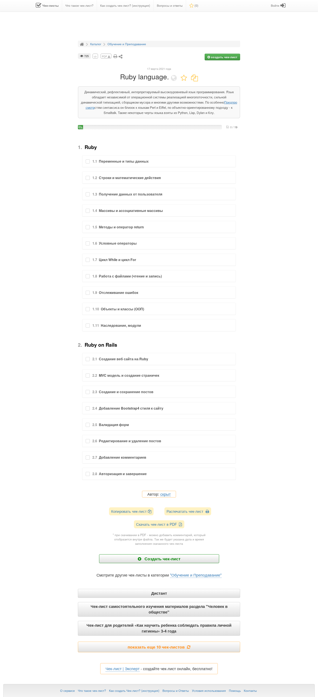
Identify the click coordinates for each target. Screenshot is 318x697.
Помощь (235, 690)
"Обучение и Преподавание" (196, 575)
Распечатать (186, 511)
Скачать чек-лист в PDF (157, 524)
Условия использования (209, 690)
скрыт (165, 494)
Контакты (250, 690)
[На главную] (82, 44)
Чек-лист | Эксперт (123, 668)
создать (223, 57)
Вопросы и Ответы (175, 690)
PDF (105, 56)
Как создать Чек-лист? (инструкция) (134, 690)
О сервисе (67, 690)
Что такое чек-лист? (92, 690)
